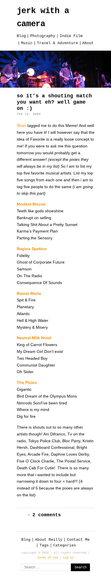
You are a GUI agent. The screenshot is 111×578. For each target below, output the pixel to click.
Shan (22, 125)
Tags (44, 545)
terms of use (48, 557)
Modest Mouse (31, 204)
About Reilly (48, 540)
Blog (21, 36)
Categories (64, 545)
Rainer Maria (29, 293)
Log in (68, 557)
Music (26, 43)
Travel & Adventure (57, 43)
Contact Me (78, 540)
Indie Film (71, 36)
